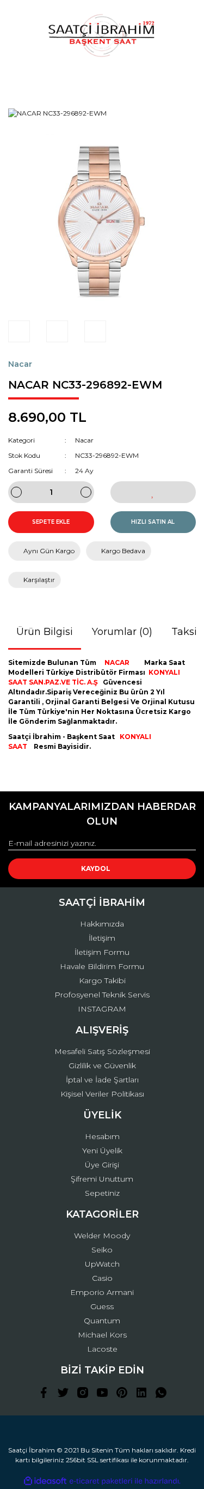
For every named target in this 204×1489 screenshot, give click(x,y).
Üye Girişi (102, 1165)
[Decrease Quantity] (16, 492)
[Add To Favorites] (153, 492)
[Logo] (102, 35)
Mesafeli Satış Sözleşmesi (102, 1051)
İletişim (102, 938)
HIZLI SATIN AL (153, 521)
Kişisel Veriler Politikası (102, 1094)
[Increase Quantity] (86, 492)
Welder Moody (102, 1235)
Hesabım (102, 1136)
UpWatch (102, 1264)
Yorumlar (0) (122, 632)
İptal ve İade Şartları (102, 1080)
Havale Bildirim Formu (102, 966)
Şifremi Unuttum (102, 1179)
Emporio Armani (102, 1292)
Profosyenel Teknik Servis (102, 995)
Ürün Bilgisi (44, 632)
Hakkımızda (102, 924)
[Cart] (183, 78)
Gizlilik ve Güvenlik (102, 1065)
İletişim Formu (102, 952)
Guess (102, 1306)
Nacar (20, 364)
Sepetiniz (102, 1193)
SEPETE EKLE (51, 521)
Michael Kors (102, 1335)
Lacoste (102, 1349)
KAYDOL (95, 868)
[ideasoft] (45, 1481)
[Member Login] (102, 78)
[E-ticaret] (101, 1481)
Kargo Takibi (102, 980)
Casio (102, 1278)
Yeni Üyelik (102, 1150)
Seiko (102, 1250)
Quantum (102, 1320)
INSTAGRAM (102, 1009)
